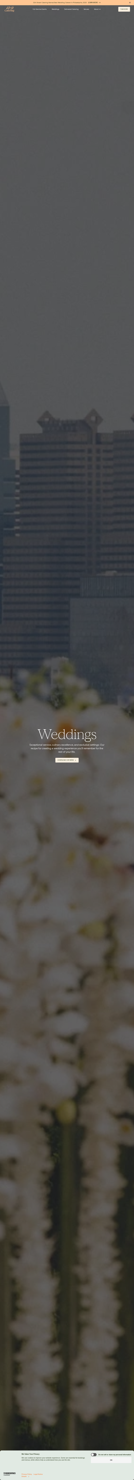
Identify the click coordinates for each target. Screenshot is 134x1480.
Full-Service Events (40, 9)
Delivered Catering (71, 9)
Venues (86, 9)
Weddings (55, 9)
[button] (97, 9)
